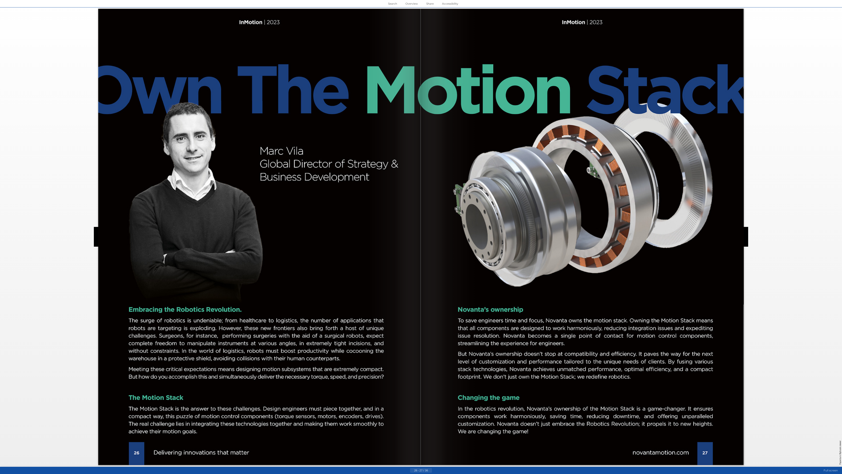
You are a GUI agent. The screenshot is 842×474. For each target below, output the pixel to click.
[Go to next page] (435, 470)
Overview (411, 3)
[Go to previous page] (406, 470)
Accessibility (450, 3)
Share (430, 3)
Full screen (831, 470)
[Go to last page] (442, 470)
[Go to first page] (399, 470)
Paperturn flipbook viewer (840, 452)
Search (392, 3)
